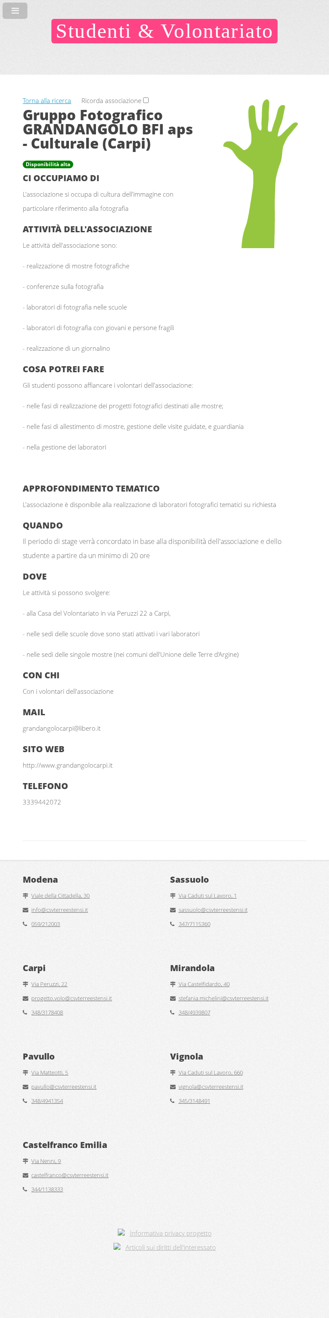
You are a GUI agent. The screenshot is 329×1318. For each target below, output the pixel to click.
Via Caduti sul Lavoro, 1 (208, 895)
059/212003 (45, 924)
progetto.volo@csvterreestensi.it (71, 998)
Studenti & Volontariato (165, 31)
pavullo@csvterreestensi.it (63, 1086)
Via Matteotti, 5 (49, 1072)
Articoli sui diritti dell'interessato (171, 1247)
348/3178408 (47, 1012)
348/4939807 (194, 1012)
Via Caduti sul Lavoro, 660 (211, 1072)
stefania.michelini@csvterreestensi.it (224, 998)
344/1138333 (47, 1189)
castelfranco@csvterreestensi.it (69, 1175)
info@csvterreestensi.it (59, 910)
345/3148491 (194, 1101)
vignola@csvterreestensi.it (211, 1086)
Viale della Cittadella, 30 (60, 895)
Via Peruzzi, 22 (49, 984)
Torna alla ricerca (47, 100)
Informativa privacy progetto (171, 1233)
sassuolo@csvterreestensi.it (213, 910)
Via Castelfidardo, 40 (204, 984)
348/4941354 (47, 1101)
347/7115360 (194, 924)
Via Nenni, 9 (46, 1161)
